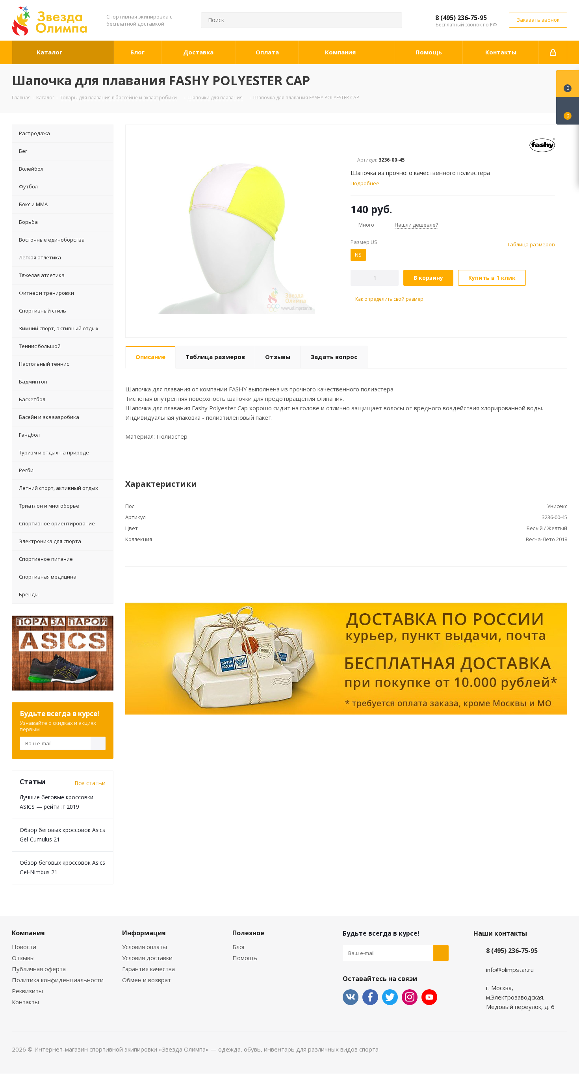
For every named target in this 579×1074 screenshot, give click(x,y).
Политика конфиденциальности (58, 980)
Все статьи (90, 783)
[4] (376, 145)
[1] (354, 145)
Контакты (25, 1002)
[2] (362, 145)
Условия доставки (147, 958)
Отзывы (23, 958)
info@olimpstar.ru (510, 969)
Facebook (370, 997)
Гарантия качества (148, 969)
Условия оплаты (144, 947)
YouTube (429, 997)
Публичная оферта (39, 969)
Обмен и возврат (146, 980)
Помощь (244, 958)
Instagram (410, 997)
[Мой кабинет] (553, 52)
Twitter (390, 997)
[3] (369, 145)
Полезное (248, 933)
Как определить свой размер (388, 299)
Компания (28, 933)
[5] (384, 145)
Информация (144, 933)
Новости (24, 947)
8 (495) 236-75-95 (461, 17)
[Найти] (392, 20)
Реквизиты (27, 991)
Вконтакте (350, 997)
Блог (238, 947)
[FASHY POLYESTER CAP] (236, 234)
